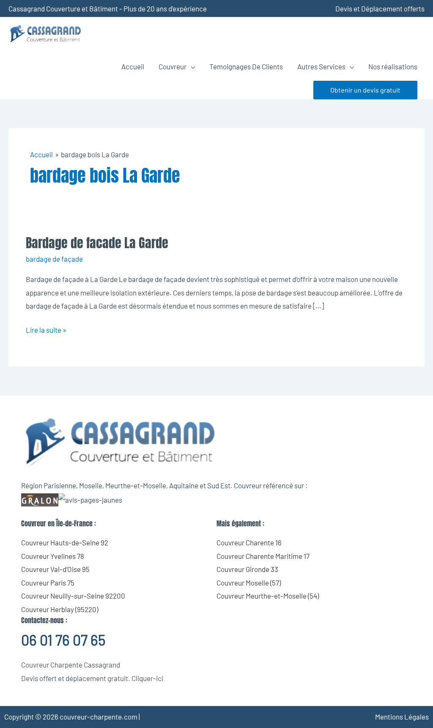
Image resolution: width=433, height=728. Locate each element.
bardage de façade (54, 259)
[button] (365, 90)
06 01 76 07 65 (63, 640)
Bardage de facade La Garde (97, 242)
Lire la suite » (46, 328)
